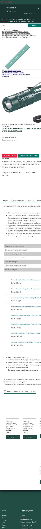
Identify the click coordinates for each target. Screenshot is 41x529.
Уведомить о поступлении (29, 155)
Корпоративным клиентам (24, 21)
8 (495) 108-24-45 (10, 8)
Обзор (5, 200)
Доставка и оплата (16, 19)
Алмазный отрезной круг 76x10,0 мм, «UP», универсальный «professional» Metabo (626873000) (29, 426)
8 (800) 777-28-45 (28, 14)
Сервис (27, 19)
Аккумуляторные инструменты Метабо (15, 32)
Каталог (4, 19)
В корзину (11, 437)
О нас (33, 19)
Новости (22, 515)
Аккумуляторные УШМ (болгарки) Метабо (16, 34)
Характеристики (17, 200)
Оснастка (30, 200)
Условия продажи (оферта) (28, 522)
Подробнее (5, 126)
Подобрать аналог (10, 155)
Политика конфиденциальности (26, 518)
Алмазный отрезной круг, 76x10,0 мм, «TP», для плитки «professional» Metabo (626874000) (12, 426)
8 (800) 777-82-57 (10, 11)
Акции (3, 21)
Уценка (10, 21)
